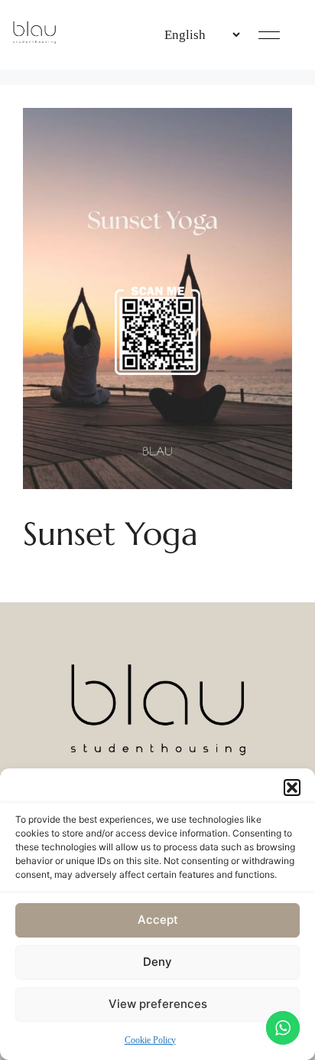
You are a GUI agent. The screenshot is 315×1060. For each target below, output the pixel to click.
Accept (158, 919)
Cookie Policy (150, 1040)
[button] (292, 787)
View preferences (158, 1003)
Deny (157, 961)
